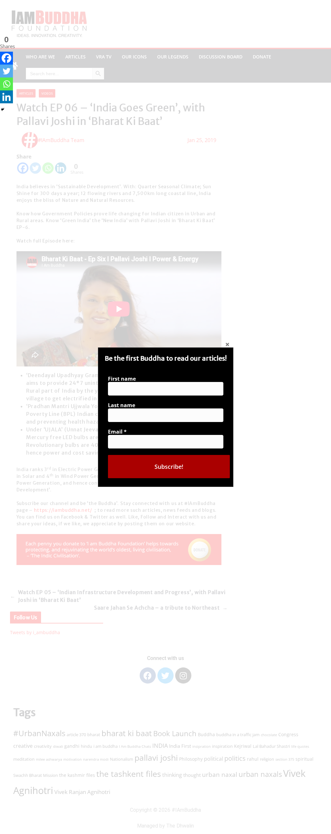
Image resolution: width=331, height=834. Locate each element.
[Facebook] (6, 58)
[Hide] (2, 109)
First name (122, 379)
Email (117, 431)
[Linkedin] (6, 96)
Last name (121, 405)
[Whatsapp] (6, 83)
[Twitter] (6, 71)
